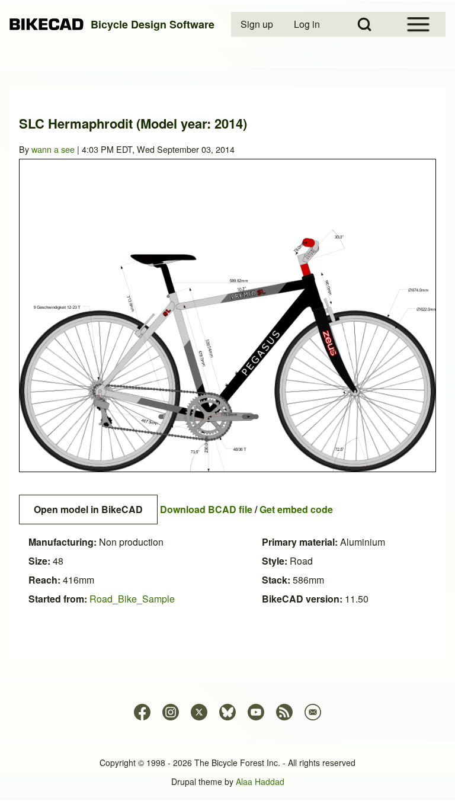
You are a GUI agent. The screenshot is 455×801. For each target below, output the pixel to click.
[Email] (313, 712)
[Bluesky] (227, 712)
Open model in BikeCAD (88, 509)
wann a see (53, 149)
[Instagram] (170, 712)
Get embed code (296, 509)
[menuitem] (257, 24)
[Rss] (284, 712)
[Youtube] (256, 712)
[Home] (46, 24)
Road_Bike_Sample (132, 598)
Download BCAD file (206, 509)
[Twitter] (199, 712)
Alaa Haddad (260, 781)
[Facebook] (142, 712)
